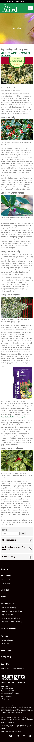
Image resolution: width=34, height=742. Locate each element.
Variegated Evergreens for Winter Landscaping (15, 54)
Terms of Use (6, 650)
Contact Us (5, 664)
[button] (17, 540)
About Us (4, 569)
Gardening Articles (8, 603)
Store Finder (5, 590)
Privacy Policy (6, 656)
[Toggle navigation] (30, 8)
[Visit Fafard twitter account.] (30, 735)
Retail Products (6, 575)
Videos (3, 596)
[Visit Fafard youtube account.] (10, 735)
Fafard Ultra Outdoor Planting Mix (13, 417)
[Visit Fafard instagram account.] (17, 735)
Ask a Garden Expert (8, 628)
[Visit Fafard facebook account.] (24, 735)
